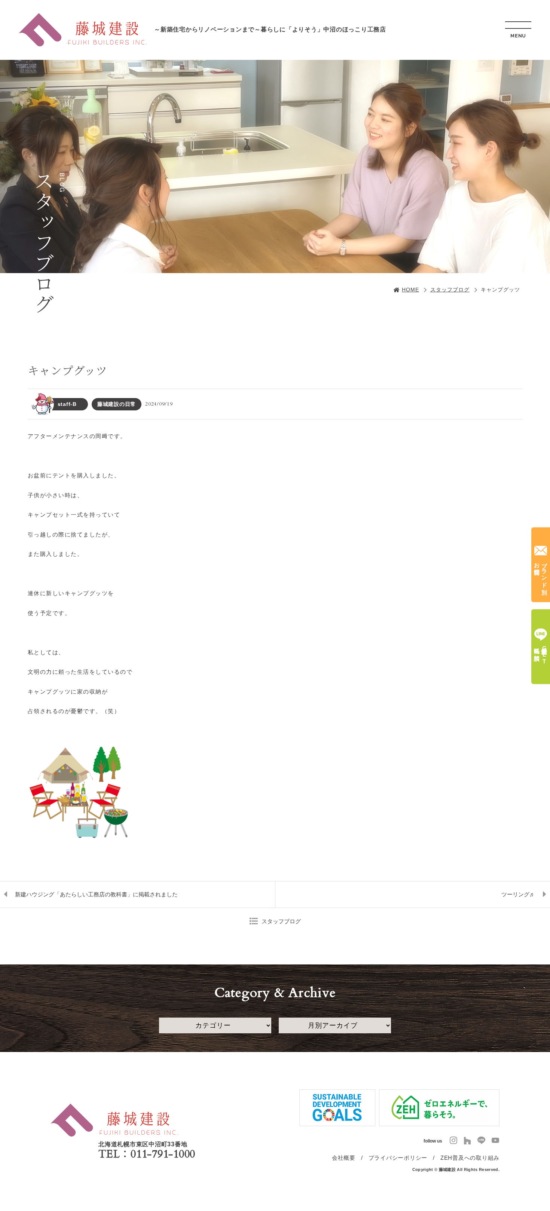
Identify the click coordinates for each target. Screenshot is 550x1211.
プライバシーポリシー (398, 1158)
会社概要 (343, 1158)
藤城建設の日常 (116, 404)
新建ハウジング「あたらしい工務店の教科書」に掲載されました (96, 894)
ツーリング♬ (518, 894)
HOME (410, 290)
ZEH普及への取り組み (469, 1158)
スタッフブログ (450, 290)
